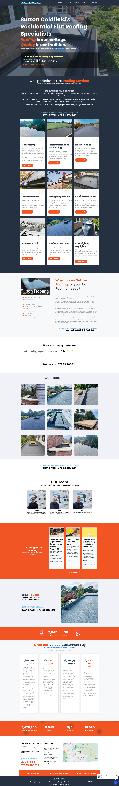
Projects (76, 3)
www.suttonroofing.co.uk (89, 773)
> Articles (84, 3)
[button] (56, 548)
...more (56, 562)
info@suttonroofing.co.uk (31, 747)
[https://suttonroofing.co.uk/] (31, 2)
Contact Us (94, 3)
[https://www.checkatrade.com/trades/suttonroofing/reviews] (25, 660)
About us (68, 3)
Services (60, 3)
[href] (80, 752)
